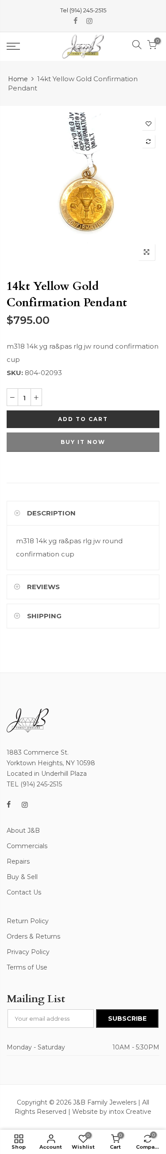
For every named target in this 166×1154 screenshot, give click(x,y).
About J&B (23, 830)
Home (18, 79)
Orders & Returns (33, 936)
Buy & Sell (22, 877)
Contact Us (24, 892)
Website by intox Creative (111, 1112)
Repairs (18, 861)
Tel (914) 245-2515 (83, 10)
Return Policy (28, 921)
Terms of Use (27, 967)
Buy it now (83, 442)
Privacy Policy (28, 952)
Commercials (27, 846)
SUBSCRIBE (127, 1018)
